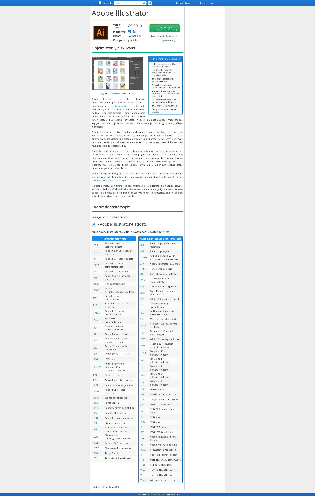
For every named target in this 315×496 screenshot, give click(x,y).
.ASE (95, 277)
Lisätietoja (164, 28)
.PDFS (96, 391)
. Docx (143, 325)
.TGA (95, 453)
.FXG (104, 180)
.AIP (142, 263)
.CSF (142, 299)
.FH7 (142, 367)
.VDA (142, 469)
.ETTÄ (96, 265)
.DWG (117, 180)
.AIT (95, 271)
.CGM (142, 280)
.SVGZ (96, 443)
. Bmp (96, 283)
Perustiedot (166, 494)
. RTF (142, 454)
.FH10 (143, 352)
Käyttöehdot (142, 494)
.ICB (142, 399)
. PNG (96, 407)
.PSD (95, 417)
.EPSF (142, 345)
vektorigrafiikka (120, 106)
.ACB (95, 245)
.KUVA (96, 397)
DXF (124, 180)
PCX (95, 380)
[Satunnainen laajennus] (150, 3)
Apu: (213, 2)
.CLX (142, 286)
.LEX (142, 438)
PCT (95, 375)
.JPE (142, 416)
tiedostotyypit (183, 2)
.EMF (142, 332)
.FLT (142, 389)
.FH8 (142, 375)
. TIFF (143, 459)
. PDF (95, 385)
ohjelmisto (201, 2)
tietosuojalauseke (154, 494)
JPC (141, 410)
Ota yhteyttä (175, 494)
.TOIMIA (144, 257)
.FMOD (96, 312)
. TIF (95, 458)
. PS (95, 412)
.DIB (142, 312)
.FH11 (143, 360)
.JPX (142, 432)
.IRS (95, 347)
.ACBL (96, 252)
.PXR (95, 423)
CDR (142, 273)
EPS (99, 180)
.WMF (143, 480)
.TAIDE (143, 268)
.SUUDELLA (99, 367)
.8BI (142, 251)
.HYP (142, 394)
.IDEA (95, 334)
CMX (142, 292)
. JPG (95, 359)
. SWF (96, 448)
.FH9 (142, 383)
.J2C (142, 404)
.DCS (142, 305)
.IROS (96, 340)
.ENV (142, 339)
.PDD (142, 444)
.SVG (110, 180)
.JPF (142, 427)
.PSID (142, 449)
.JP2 (95, 354)
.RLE (95, 429)
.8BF (142, 245)
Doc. (142, 319)
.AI (94, 224)
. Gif (95, 327)
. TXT (142, 464)
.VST (142, 474)
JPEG (142, 422)
